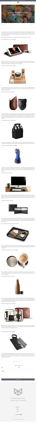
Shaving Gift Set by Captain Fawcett (7, 65)
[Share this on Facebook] (17, 361)
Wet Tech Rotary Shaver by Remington (8, 145)
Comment (2, 371)
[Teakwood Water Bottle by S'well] (18, 296)
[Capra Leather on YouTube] (21, 415)
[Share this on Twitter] (14, 361)
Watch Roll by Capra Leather (6, 331)
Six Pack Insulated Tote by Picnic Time (8, 120)
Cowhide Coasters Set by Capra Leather (8, 249)
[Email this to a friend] (22, 361)
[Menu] (0, 2)
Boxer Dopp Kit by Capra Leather (7, 91)
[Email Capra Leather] (14, 415)
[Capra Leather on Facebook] (16, 415)
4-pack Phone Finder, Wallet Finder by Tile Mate (9, 223)
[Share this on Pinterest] (19, 361)
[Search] (31, 2)
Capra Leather (15, 419)
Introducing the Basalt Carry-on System (18, 0)
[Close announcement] (35, 1)
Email (19, 367)
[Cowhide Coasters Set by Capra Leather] (18, 269)
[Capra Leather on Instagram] (18, 415)
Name (2, 367)
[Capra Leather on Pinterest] (19, 415)
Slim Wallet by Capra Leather (6, 200)
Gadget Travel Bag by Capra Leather (8, 303)
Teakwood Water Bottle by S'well (7, 276)
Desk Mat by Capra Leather (6, 172)
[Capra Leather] (18, 2)
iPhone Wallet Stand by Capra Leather (8, 39)
